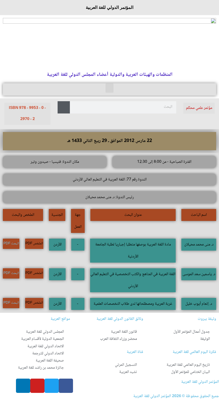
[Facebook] (66, 386)
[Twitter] (51, 386)
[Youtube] (37, 386)
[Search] (64, 107)
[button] (109, 88)
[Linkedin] (23, 386)
